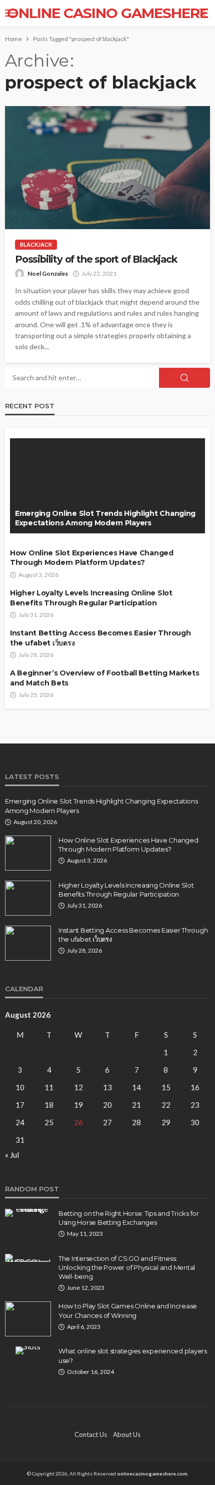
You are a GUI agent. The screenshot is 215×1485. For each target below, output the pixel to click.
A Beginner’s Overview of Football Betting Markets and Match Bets (104, 677)
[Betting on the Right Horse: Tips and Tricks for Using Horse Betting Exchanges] (28, 1213)
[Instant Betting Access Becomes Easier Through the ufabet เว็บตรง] (28, 943)
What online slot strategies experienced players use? (132, 1355)
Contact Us (90, 1434)
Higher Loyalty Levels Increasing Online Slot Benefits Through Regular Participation (91, 597)
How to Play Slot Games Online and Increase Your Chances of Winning (127, 1310)
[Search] (201, 13)
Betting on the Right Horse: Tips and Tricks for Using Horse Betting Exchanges (128, 1217)
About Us (126, 1434)
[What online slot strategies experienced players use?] (28, 1350)
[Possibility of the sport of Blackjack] (107, 167)
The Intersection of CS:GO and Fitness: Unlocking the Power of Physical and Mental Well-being (126, 1267)
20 (107, 1104)
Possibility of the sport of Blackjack (96, 259)
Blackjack (36, 244)
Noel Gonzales (48, 273)
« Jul (12, 1154)
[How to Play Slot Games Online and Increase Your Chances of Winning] (28, 1318)
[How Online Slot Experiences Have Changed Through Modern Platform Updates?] (28, 853)
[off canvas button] (11, 13)
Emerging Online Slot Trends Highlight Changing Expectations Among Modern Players (105, 518)
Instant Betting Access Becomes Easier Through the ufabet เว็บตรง (100, 637)
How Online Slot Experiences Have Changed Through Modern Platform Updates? (92, 557)
